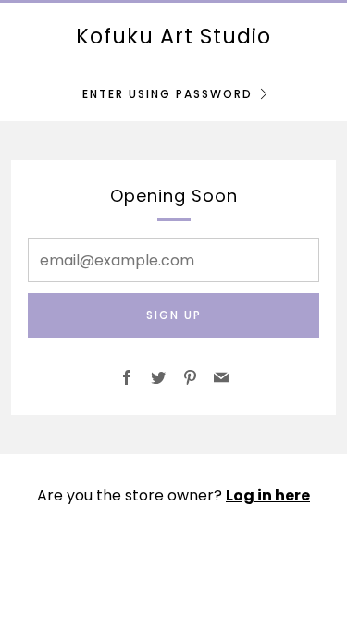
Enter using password (167, 94)
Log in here (268, 495)
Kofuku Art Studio (173, 36)
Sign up (174, 315)
